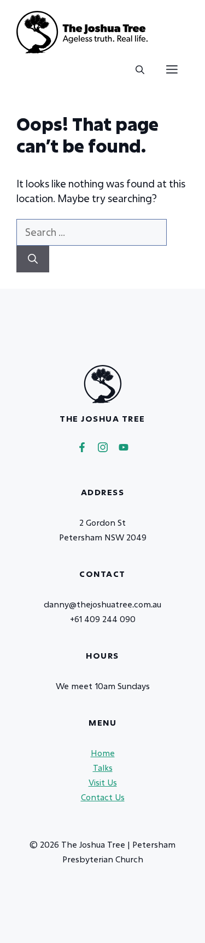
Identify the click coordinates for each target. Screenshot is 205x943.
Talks (103, 767)
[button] (140, 69)
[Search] (32, 259)
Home (103, 752)
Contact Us (103, 797)
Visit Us (103, 782)
